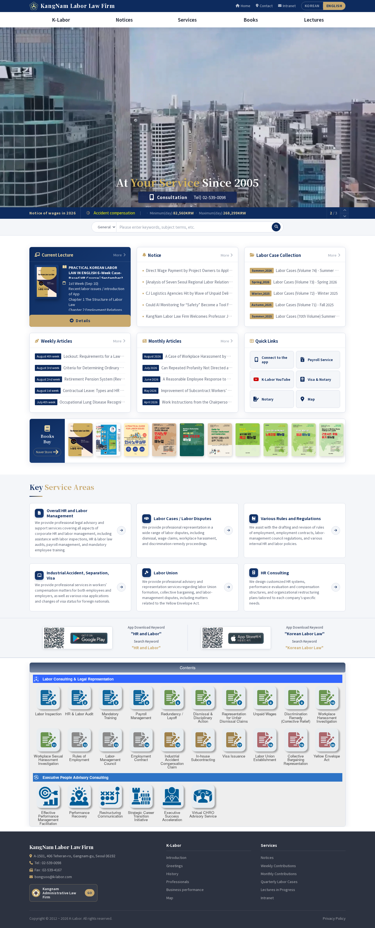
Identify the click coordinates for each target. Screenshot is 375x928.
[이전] (344, 210)
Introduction (176, 857)
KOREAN (312, 5)
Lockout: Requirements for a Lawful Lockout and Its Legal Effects (94, 356)
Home (245, 5)
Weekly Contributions (278, 865)
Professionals (177, 881)
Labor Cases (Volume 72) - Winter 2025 (305, 293)
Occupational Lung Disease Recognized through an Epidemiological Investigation (92, 402)
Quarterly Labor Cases (279, 881)
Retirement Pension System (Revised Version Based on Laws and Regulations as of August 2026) (94, 379)
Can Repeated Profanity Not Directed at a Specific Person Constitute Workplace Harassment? (197, 367)
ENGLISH (334, 5)
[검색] (276, 227)
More (117, 254)
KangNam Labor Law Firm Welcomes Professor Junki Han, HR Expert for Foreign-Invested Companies (189, 316)
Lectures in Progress (278, 889)
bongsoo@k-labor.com (53, 876)
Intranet (289, 5)
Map (169, 897)
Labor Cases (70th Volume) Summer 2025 (308, 316)
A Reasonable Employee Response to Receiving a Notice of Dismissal (198, 379)
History (172, 873)
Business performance (185, 889)
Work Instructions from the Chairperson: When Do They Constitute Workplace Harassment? (197, 402)
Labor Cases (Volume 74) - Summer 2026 (308, 270)
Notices (124, 19)
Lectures (314, 19)
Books (251, 19)
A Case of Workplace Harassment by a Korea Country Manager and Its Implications (199, 356)
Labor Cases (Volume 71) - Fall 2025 (304, 304)
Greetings (174, 865)
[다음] (344, 216)
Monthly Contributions (279, 873)
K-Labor (61, 19)
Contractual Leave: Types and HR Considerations (94, 390)
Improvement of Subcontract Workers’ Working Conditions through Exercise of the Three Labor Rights (197, 390)
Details (83, 320)
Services (187, 19)
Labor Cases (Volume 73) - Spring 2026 (305, 282)
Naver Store (44, 452)
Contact (266, 5)
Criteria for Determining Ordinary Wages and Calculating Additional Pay (94, 367)
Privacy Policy (334, 918)
